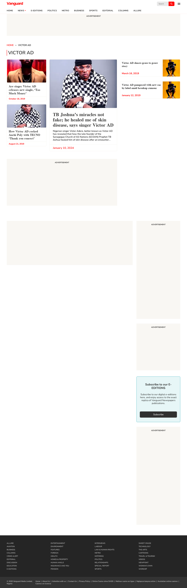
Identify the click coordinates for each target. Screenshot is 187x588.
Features (55, 550)
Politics (52, 10)
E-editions (37, 10)
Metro (65, 10)
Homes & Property (59, 559)
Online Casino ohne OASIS (102, 581)
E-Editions (11, 569)
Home (10, 10)
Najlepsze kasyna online (145, 581)
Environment (57, 546)
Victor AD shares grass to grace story (140, 64)
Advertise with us (59, 581)
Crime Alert (12, 556)
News (21, 10)
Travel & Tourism (147, 556)
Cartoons (143, 553)
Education (12, 566)
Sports (93, 10)
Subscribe (158, 414)
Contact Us (72, 581)
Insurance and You (60, 566)
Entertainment (58, 543)
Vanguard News (15, 3)
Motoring (99, 556)
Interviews (100, 543)
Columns (123, 10)
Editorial (107, 10)
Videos (142, 559)
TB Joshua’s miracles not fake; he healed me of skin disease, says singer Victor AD (83, 119)
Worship (143, 569)
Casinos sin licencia (43, 583)
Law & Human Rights (104, 550)
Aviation (11, 546)
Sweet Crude (145, 543)
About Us (46, 581)
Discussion (12, 562)
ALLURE (137, 10)
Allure (10, 543)
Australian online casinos (168, 581)
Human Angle (57, 562)
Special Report (102, 566)
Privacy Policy (84, 581)
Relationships (101, 562)
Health (54, 556)
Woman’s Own (145, 566)
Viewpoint (143, 562)
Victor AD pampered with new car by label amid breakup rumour (141, 86)
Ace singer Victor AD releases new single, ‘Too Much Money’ (24, 89)
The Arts (143, 550)
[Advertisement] (158, 270)
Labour (98, 546)
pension (54, 569)
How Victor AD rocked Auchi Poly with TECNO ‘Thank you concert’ (24, 134)
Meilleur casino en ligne (125, 581)
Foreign (54, 553)
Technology (144, 546)
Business (79, 10)
